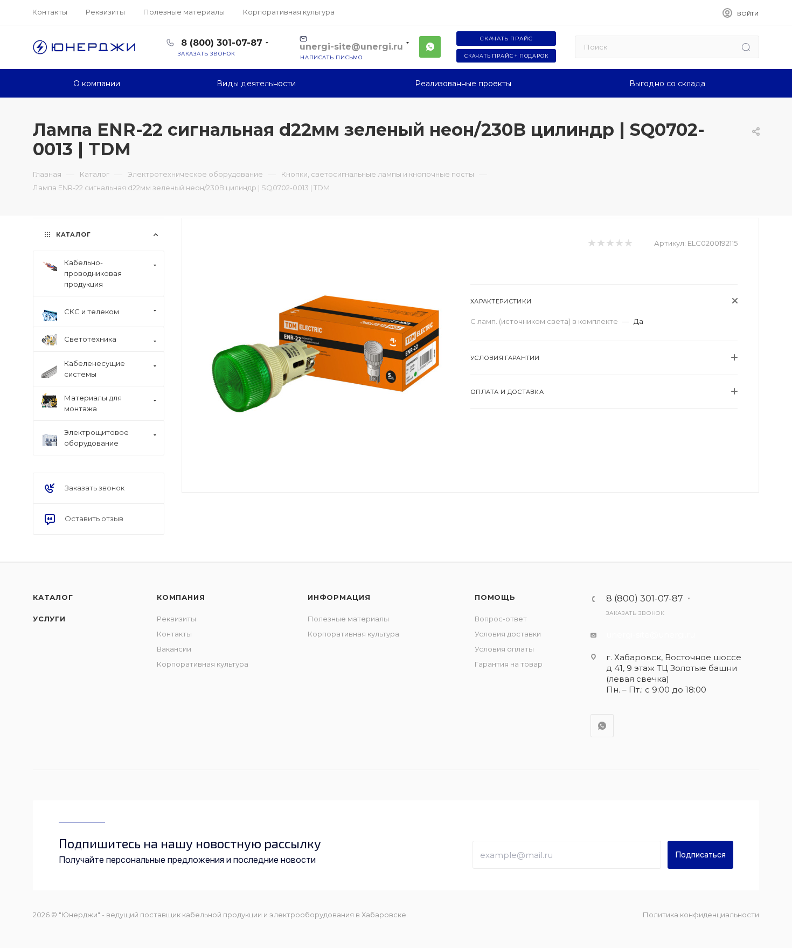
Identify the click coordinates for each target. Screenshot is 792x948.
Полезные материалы (348, 618)
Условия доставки (508, 633)
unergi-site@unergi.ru (650, 634)
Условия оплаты (504, 649)
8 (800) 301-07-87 (221, 43)
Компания (181, 597)
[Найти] (746, 47)
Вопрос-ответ (501, 618)
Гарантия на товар (509, 664)
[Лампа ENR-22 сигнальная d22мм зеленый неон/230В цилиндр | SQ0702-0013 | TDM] (326, 354)
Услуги (49, 618)
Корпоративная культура (202, 664)
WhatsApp (430, 47)
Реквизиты (176, 618)
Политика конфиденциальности (701, 914)
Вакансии (174, 649)
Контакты (174, 633)
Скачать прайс (506, 38)
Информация (339, 597)
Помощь (495, 597)
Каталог (53, 597)
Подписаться (701, 854)
